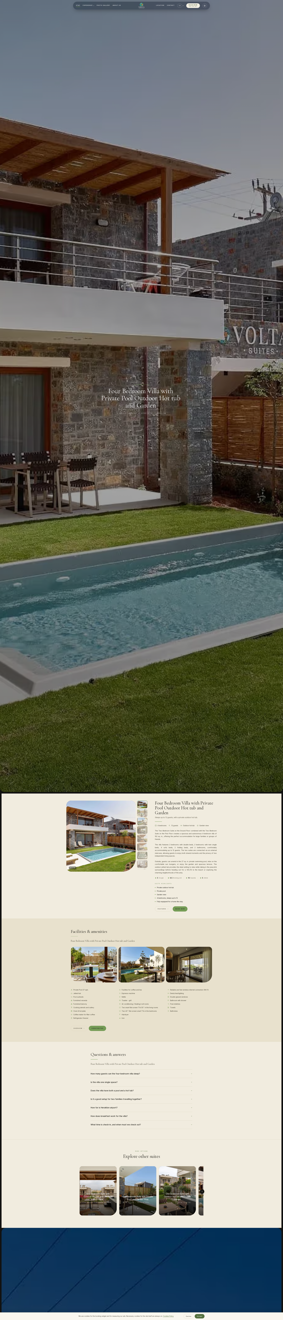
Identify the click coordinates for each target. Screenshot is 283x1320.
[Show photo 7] (142, 855)
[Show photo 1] (142, 804)
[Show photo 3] (142, 821)
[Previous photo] (70, 836)
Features (162, 909)
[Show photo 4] (142, 830)
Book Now (180, 909)
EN (179, 5)
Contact (171, 5)
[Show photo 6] (142, 847)
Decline (188, 1316)
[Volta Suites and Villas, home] (141, 6)
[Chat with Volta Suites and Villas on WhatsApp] (205, 5)
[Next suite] (202, 1191)
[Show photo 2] (142, 813)
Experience (88, 5)
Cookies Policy (168, 1316)
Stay (78, 5)
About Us (117, 5)
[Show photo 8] (142, 864)
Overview (78, 1028)
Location (160, 5)
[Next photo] (132, 836)
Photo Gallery (103, 5)
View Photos (97, 1028)
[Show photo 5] (142, 838)
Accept (199, 1316)
